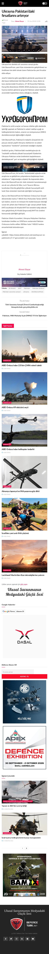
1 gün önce (6, 368)
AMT (19, 288)
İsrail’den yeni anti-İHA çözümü (15, 533)
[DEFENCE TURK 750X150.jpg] (24, 167)
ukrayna (26, 292)
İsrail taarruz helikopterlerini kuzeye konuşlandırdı (21, 837)
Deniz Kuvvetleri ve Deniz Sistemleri (18, 801)
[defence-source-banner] (24, 282)
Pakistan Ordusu (38, 288)
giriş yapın (24, 584)
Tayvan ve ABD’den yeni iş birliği (14, 805)
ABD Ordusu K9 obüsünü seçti (15, 407)
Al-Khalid (12, 288)
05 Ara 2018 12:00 (34, 21)
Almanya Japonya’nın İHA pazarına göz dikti (21, 491)
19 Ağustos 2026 (8, 841)
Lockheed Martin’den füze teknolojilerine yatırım (23, 575)
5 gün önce (6, 578)
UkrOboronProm (37, 292)
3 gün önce (6, 410)
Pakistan (27, 288)
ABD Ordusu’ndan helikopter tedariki (18, 449)
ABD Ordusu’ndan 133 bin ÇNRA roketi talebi (22, 365)
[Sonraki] (26, 848)
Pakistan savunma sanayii (12, 292)
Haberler (7, 360)
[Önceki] (22, 848)
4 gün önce (6, 452)
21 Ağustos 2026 (8, 809)
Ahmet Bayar (19, 21)
